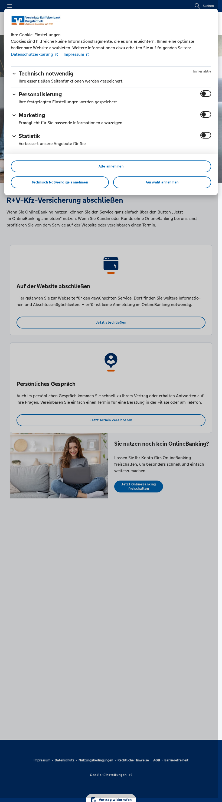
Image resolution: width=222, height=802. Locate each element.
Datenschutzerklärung (32, 54)
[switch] (205, 93)
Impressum (74, 54)
